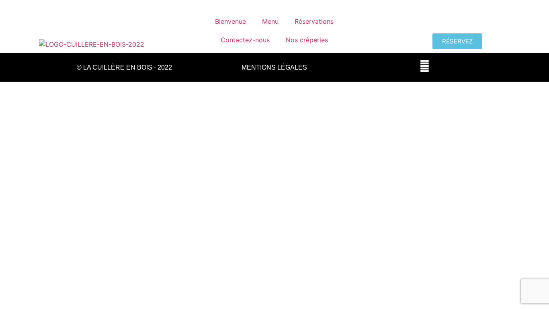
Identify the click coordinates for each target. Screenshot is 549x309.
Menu (270, 21)
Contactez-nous (245, 40)
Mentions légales (274, 67)
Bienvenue (230, 21)
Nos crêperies (307, 40)
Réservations (314, 21)
